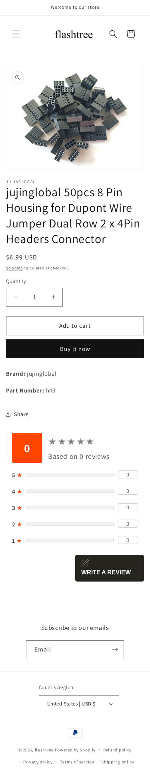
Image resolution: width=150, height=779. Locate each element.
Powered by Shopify (75, 749)
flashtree (44, 749)
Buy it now (75, 349)
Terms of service (77, 762)
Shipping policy (117, 762)
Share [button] (21, 414)
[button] (16, 34)
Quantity (16, 281)
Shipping (14, 268)
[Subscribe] (115, 649)
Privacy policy (38, 762)
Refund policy (117, 750)
